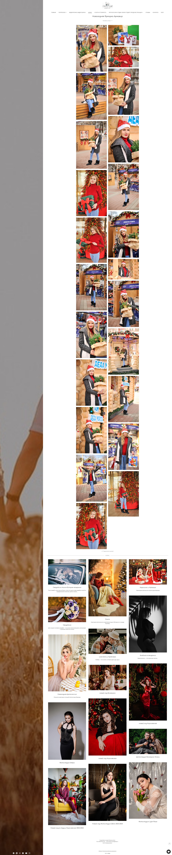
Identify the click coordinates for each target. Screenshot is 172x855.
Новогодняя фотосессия (67, 694)
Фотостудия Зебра (67, 763)
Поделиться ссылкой (108, 551)
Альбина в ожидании (148, 655)
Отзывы (148, 12)
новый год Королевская (148, 723)
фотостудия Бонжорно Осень (148, 757)
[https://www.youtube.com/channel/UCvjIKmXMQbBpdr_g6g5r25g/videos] (26, 853)
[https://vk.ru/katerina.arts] (13, 853)
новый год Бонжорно (107, 693)
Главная (53, 12)
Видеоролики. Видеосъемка (77, 12)
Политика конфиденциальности (109, 851)
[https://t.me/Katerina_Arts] (23, 853)
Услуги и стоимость (100, 12)
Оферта (100, 851)
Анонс (90, 12)
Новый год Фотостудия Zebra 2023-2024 (107, 824)
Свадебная (67, 625)
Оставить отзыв (107, 20)
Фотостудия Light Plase (148, 821)
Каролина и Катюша (148, 587)
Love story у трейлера (107, 657)
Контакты (155, 12)
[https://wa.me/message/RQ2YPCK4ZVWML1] (29, 853)
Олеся (107, 619)
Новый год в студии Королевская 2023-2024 (67, 828)
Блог (162, 12)
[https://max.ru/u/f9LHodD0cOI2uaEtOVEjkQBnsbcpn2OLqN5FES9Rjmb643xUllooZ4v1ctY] (17, 853)
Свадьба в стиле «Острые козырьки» (67, 587)
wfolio (109, 853)
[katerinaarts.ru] (107, 5)
